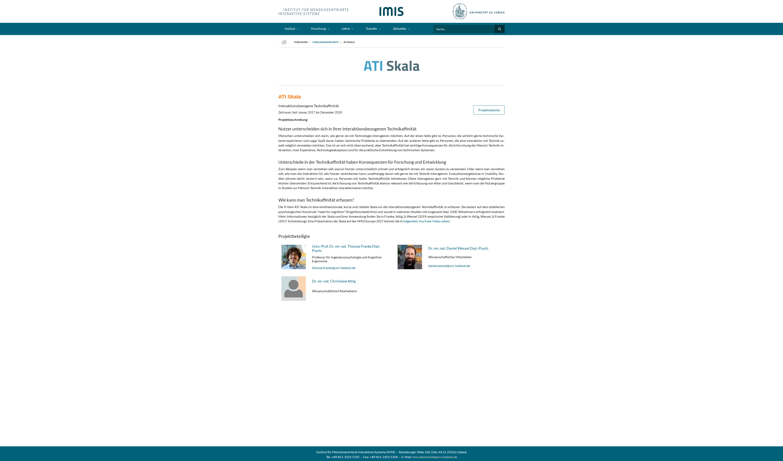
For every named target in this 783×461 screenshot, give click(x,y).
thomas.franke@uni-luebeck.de (333, 268)
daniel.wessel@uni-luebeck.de (449, 266)
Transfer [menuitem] (371, 28)
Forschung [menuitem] (318, 28)
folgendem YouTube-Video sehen (426, 221)
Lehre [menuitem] (346, 28)
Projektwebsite (489, 110)
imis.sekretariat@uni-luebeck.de (434, 457)
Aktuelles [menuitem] (399, 28)
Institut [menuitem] (290, 28)
